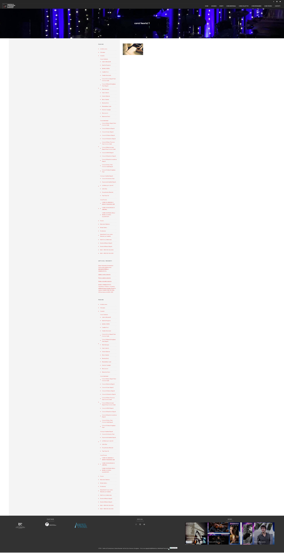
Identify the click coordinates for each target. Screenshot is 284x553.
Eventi (221, 6)
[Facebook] (273, 1)
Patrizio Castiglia (106, 109)
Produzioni (103, 231)
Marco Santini (105, 99)
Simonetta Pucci (106, 116)
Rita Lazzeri (105, 113)
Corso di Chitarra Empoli (108, 135)
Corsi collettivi (243, 6)
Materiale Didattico (105, 224)
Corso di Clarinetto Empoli (109, 138)
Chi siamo (214, 6)
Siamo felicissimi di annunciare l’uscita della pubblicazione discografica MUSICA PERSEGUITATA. (196, 539)
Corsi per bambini (256, 6)
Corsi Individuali (104, 120)
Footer (102, 220)
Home (206, 6)
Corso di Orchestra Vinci (108, 178)
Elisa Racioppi (105, 89)
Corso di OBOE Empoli (107, 152)
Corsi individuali (231, 6)
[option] (20, 526)
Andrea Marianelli (106, 61)
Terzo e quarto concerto (104, 278)
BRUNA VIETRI (106, 68)
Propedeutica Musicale (107, 192)
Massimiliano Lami (106, 106)
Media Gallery (103, 227)
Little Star (104, 188)
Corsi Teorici (268, 6)
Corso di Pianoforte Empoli (109, 156)
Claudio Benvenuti (106, 75)
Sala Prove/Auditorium (106, 239)
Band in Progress (106, 65)
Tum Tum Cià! (105, 195)
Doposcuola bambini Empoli (109, 182)
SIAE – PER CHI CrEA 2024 (106, 250)
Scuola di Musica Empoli (106, 243)
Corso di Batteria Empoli (108, 128)
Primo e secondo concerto (105, 281)
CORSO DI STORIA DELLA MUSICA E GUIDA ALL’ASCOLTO (108, 214)
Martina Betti (105, 103)
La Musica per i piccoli (107, 185)
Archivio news (103, 49)
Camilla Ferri (105, 72)
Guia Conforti (105, 92)
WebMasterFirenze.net (163, 548)
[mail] (280, 1)
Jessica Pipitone (106, 96)
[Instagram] (277, 1)
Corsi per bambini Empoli (106, 176)
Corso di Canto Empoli (107, 132)
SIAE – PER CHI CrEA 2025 (106, 253)
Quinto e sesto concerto (104, 274)
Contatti (277, 6)
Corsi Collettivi (104, 59)
